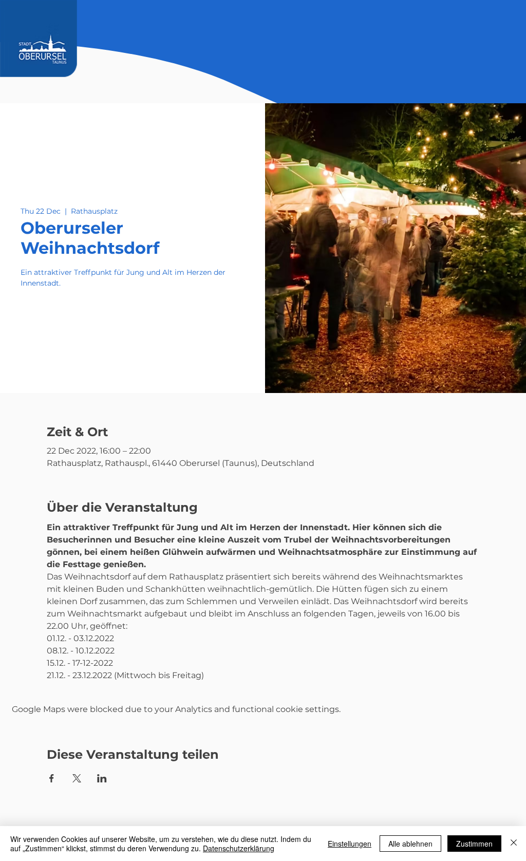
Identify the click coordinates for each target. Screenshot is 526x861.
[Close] (514, 843)
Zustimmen (474, 843)
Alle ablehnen (410, 843)
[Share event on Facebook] (52, 778)
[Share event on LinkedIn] (102, 778)
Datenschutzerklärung (238, 848)
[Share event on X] (77, 778)
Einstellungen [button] (349, 843)
